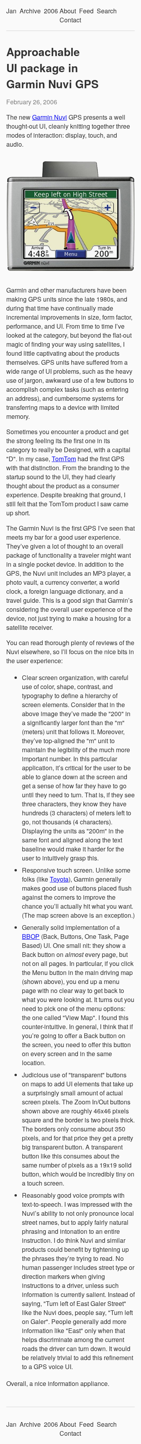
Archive (30, 10)
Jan (11, 10)
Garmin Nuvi (49, 117)
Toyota (59, 879)
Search (107, 10)
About (68, 10)
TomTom (64, 458)
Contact (70, 19)
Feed (86, 10)
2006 (51, 10)
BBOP (31, 936)
